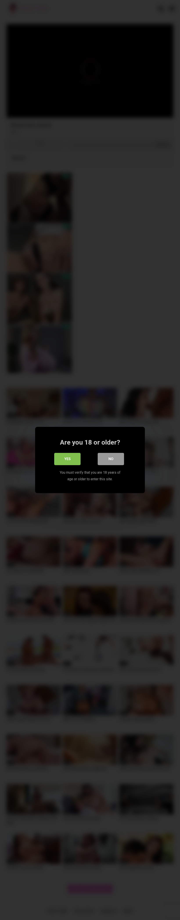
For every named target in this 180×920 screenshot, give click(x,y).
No (110, 459)
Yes (67, 459)
